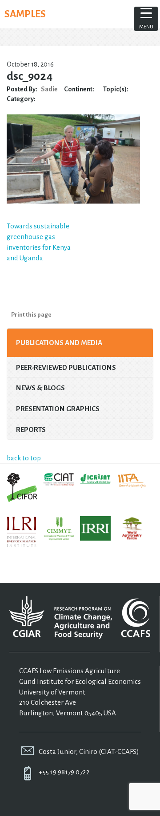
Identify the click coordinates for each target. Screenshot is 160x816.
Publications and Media (59, 342)
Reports (31, 429)
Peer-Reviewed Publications (66, 367)
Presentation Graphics (58, 408)
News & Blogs (40, 388)
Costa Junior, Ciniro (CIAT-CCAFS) (89, 751)
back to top (24, 458)
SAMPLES (25, 14)
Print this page (31, 314)
